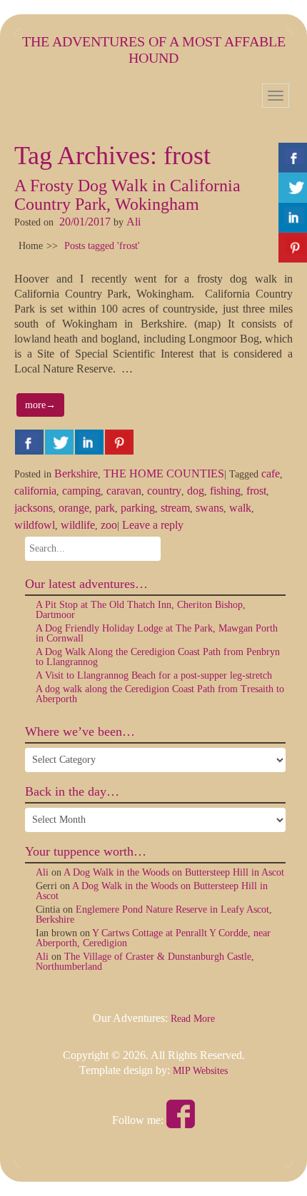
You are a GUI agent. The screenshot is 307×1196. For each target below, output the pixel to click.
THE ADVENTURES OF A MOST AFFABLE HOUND (154, 50)
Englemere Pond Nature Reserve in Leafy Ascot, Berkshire (154, 914)
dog (195, 491)
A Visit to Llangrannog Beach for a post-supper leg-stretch (154, 675)
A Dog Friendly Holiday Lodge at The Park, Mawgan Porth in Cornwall (157, 633)
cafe (270, 473)
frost (256, 491)
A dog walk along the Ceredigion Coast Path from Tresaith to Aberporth (160, 694)
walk (240, 508)
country (164, 491)
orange (74, 508)
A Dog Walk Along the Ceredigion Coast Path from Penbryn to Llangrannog (158, 657)
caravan (123, 491)
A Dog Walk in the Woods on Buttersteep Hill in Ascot (174, 872)
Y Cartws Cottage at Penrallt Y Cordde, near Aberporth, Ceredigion (153, 938)
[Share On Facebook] (29, 442)
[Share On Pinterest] (119, 442)
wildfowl (34, 525)
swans (209, 508)
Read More (193, 1018)
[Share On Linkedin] (89, 442)
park (105, 508)
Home (31, 245)
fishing (225, 491)
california (35, 491)
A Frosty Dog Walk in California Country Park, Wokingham (127, 194)
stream (175, 508)
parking (138, 508)
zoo (109, 525)
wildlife (78, 525)
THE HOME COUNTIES (164, 473)
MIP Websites (200, 1070)
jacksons (33, 508)
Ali (133, 222)
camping (81, 491)
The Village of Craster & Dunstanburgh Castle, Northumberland (145, 961)
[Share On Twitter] (59, 442)
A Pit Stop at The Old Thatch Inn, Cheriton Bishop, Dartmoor (141, 609)
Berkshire (76, 473)
